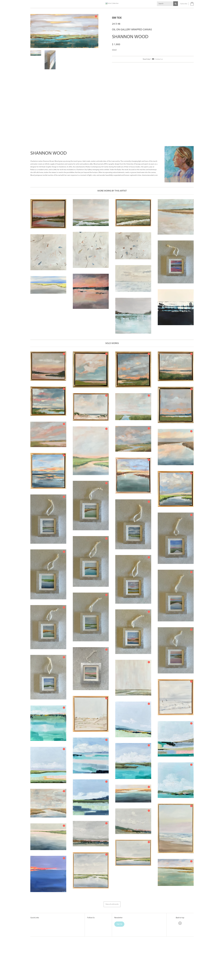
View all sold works (112, 923)
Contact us (159, 59)
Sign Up (119, 943)
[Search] (175, 3)
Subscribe (183, 4)
